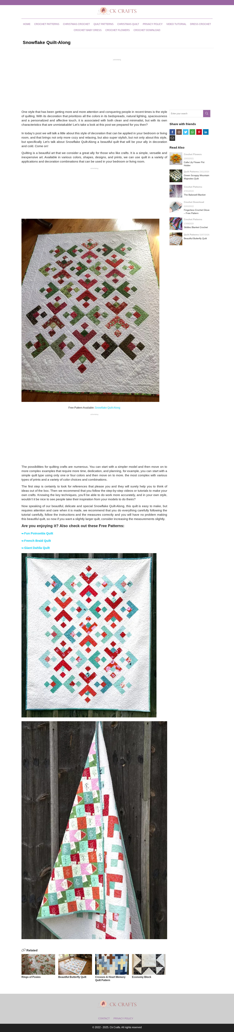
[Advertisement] (117, 84)
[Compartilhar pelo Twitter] (185, 132)
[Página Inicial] (117, 10)
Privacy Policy (153, 24)
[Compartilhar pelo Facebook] (172, 132)
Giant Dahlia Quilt (37, 547)
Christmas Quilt (128, 24)
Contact (104, 1018)
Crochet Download (147, 30)
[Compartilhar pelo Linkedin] (206, 132)
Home (26, 24)
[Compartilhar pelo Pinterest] (199, 132)
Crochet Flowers (117, 30)
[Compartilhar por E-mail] (172, 138)
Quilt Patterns (103, 24)
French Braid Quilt (37, 540)
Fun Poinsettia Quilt (38, 533)
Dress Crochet (200, 24)
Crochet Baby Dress (88, 30)
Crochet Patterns (46, 24)
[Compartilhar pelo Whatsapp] (192, 132)
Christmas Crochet (76, 24)
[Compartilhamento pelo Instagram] (179, 132)
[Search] (206, 113)
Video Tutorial (176, 24)
